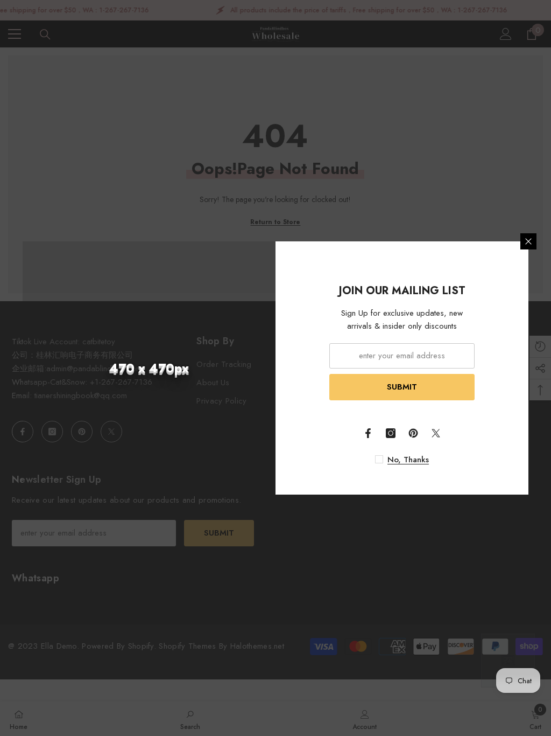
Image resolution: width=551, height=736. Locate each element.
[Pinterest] (413, 433)
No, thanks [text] (408, 460)
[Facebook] (368, 433)
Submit (402, 387)
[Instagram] (390, 433)
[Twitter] (436, 433)
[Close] (528, 241)
